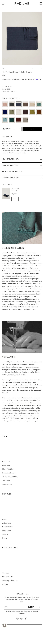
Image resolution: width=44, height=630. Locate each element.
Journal (5, 535)
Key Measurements (10, 159)
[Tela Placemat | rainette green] (32, 112)
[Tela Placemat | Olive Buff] (12, 112)
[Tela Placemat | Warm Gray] (25, 120)
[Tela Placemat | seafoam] (5, 120)
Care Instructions (10, 165)
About (4, 519)
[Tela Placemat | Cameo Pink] (5, 104)
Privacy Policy (27, 611)
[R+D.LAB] (22, 3)
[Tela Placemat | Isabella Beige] (32, 104)
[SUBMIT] (37, 607)
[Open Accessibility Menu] (4, 625)
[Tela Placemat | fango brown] (25, 104)
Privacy (5, 585)
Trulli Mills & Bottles (9, 477)
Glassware (6, 466)
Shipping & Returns (10, 178)
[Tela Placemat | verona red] (18, 120)
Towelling (6, 481)
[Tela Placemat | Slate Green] (12, 120)
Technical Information (12, 172)
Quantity (6, 129)
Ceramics (6, 462)
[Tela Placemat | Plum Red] (25, 112)
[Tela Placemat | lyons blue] (5, 112)
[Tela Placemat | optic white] (18, 112)
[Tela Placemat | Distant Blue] (18, 104)
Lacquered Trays (8, 473)
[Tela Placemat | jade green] (39, 104)
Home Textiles (7, 469)
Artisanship (6, 523)
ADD (15, 199)
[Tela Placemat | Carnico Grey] (12, 104)
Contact (5, 573)
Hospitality (6, 531)
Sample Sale (7, 485)
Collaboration (7, 527)
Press (4, 538)
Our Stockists (7, 577)
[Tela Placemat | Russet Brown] (39, 112)
